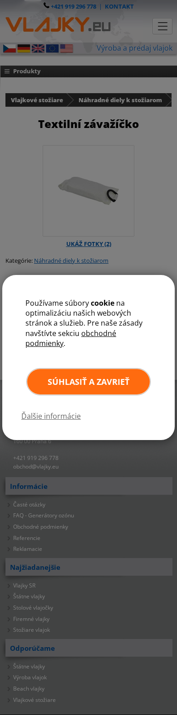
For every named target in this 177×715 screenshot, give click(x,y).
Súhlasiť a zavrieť (88, 381)
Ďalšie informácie (51, 416)
